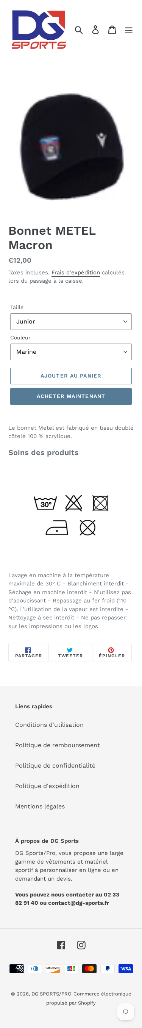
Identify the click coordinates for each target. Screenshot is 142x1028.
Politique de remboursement (57, 745)
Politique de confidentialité (55, 765)
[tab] (71, 452)
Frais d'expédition (75, 272)
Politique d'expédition (47, 786)
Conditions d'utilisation (49, 724)
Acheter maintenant (71, 396)
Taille (16, 307)
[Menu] (128, 29)
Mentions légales (40, 806)
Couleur (20, 337)
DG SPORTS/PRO (51, 994)
